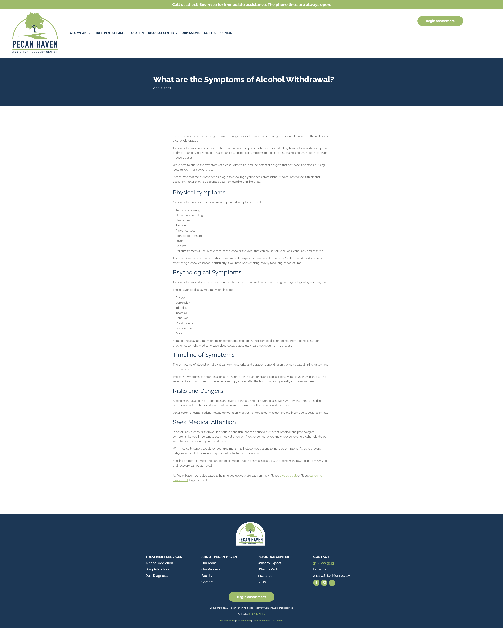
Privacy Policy (227, 620)
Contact (227, 33)
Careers (210, 33)
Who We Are (78, 33)
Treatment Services (110, 33)
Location (137, 33)
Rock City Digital (256, 614)
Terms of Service (261, 620)
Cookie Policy (243, 620)
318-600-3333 (323, 563)
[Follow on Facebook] (316, 583)
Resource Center (161, 33)
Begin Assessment (440, 21)
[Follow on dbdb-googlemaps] (332, 583)
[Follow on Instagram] (324, 583)
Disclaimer (277, 620)
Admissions (191, 33)
